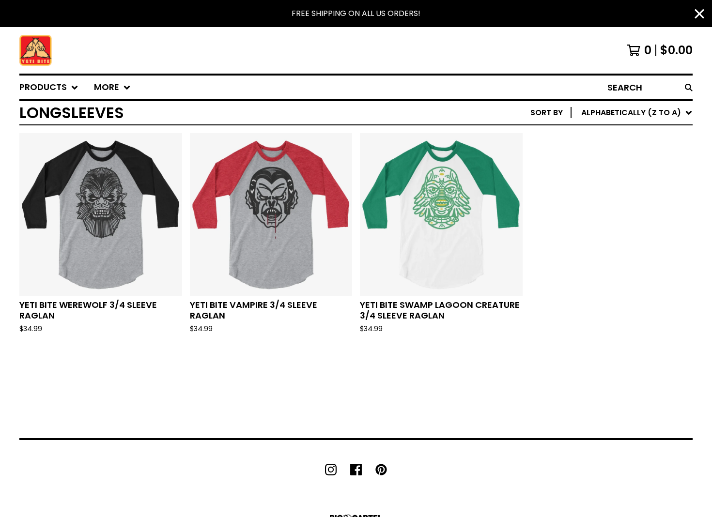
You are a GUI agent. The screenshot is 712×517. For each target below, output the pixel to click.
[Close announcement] (699, 13)
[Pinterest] (381, 469)
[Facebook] (356, 469)
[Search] (689, 87)
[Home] (35, 50)
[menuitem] (48, 87)
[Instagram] (331, 469)
